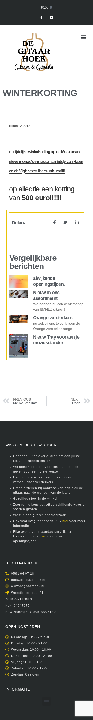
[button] (83, 37)
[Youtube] (52, 17)
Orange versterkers (52, 317)
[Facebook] (41, 17)
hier (65, 521)
